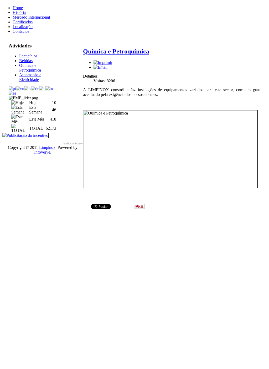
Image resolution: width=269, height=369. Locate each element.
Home (18, 8)
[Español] (12, 93)
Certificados (23, 22)
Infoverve (42, 152)
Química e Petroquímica (30, 67)
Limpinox (47, 147)
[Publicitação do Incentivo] (25, 135)
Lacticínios (28, 56)
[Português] (12, 88)
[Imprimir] (103, 62)
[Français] (27, 88)
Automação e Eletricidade (30, 77)
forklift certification (73, 143)
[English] (20, 88)
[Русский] (49, 88)
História (19, 12)
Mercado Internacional (31, 17)
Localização (23, 26)
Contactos (21, 31)
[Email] (100, 67)
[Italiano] (42, 88)
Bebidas (26, 60)
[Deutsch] (35, 88)
